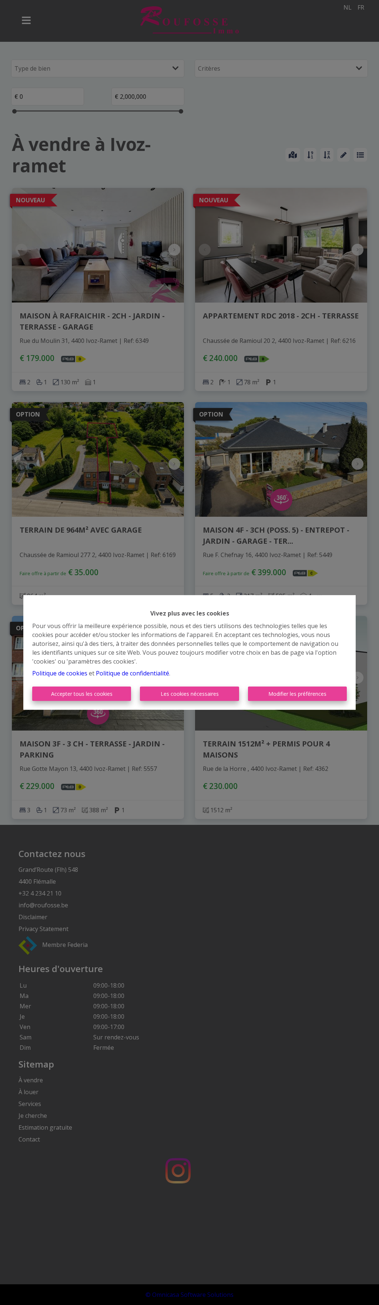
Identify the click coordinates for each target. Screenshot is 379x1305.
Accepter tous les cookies (82, 693)
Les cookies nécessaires (190, 693)
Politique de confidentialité (132, 673)
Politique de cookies (59, 673)
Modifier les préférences (297, 693)
